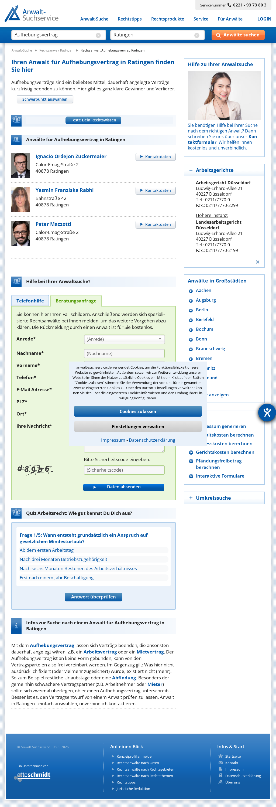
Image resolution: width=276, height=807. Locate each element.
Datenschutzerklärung (152, 440)
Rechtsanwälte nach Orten (138, 763)
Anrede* (26, 339)
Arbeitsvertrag (100, 652)
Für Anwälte (230, 19)
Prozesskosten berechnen (224, 443)
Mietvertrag (150, 652)
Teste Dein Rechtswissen (93, 119)
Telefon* (26, 377)
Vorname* (28, 365)
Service (201, 19)
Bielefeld (205, 319)
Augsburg (206, 300)
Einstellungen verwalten (138, 426)
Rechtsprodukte (167, 19)
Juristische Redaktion (133, 788)
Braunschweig (210, 349)
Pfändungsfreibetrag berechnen (219, 464)
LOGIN (264, 19)
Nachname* (30, 353)
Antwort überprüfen (93, 597)
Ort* (21, 414)
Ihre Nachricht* (34, 426)
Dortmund (207, 378)
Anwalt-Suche (94, 19)
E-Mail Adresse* (34, 389)
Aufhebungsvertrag (52, 645)
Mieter (155, 684)
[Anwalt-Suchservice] (34, 14)
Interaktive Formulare (220, 476)
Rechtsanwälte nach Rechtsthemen (145, 776)
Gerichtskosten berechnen (225, 452)
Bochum (204, 329)
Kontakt (231, 762)
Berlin (202, 310)
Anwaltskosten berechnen (225, 435)
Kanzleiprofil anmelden (135, 756)
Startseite (233, 756)
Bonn (201, 339)
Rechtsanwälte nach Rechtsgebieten (145, 769)
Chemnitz (205, 368)
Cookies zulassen (138, 411)
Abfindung (124, 678)
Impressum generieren (221, 426)
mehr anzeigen (212, 394)
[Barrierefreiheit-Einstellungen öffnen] (267, 412)
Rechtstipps (130, 19)
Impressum (113, 440)
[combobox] (124, 339)
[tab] (44, 99)
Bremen (204, 358)
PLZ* (21, 402)
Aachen (203, 290)
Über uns (232, 782)
